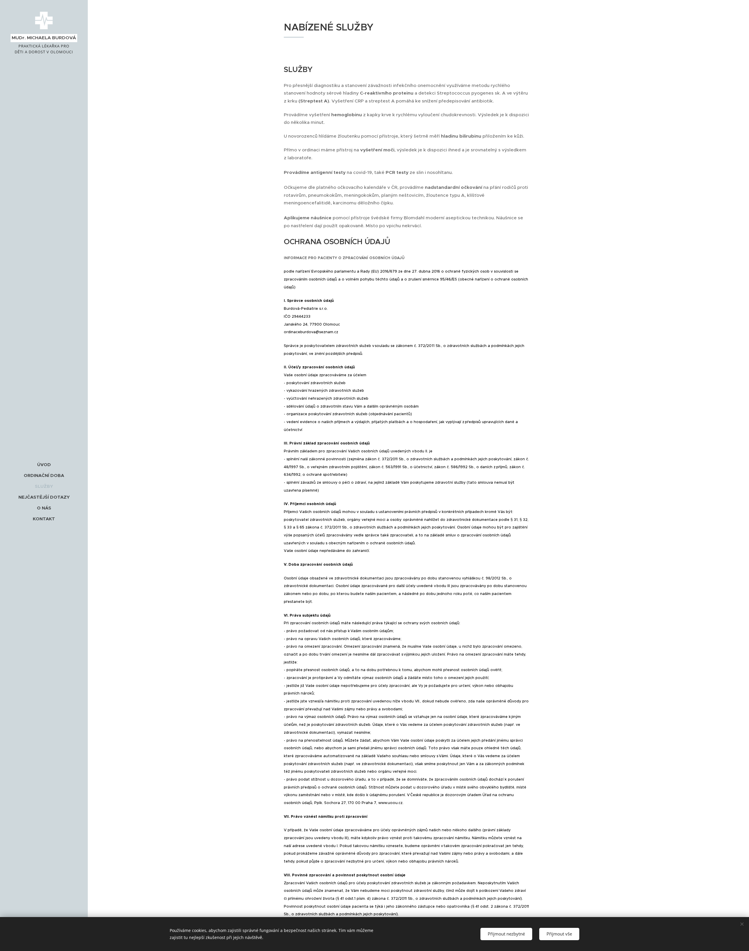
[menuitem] (44, 464)
